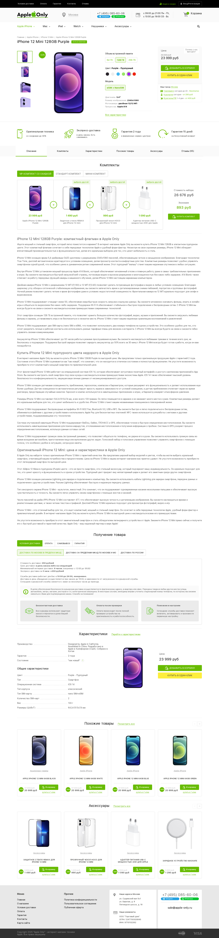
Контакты (22, 919)
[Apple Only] (32, 14)
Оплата (21, 911)
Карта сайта (23, 923)
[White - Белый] (113, 74)
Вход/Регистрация (191, 4)
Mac (45, 26)
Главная (21, 900)
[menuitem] (25, 3)
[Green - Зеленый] (123, 74)
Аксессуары (122, 26)
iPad (60, 26)
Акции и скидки (169, 4)
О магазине (23, 903)
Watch (77, 26)
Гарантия (21, 915)
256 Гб (132, 60)
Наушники (97, 26)
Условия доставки (26, 907)
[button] (199, 724)
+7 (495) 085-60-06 (111, 13)
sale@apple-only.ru (180, 907)
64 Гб (110, 60)
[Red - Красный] (134, 74)
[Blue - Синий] (118, 74)
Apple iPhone (24, 26)
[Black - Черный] (107, 74)
